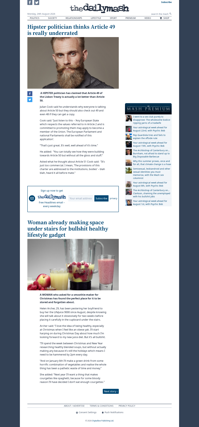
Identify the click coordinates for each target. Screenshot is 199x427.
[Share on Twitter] (29, 99)
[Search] (170, 13)
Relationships (74, 18)
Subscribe (101, 198)
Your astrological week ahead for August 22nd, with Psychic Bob (150, 129)
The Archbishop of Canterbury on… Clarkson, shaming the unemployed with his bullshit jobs (151, 193)
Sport (113, 18)
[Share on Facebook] (29, 93)
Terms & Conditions (101, 405)
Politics (34, 18)
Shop (166, 18)
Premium (130, 18)
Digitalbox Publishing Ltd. (103, 420)
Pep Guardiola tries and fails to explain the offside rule (149, 137)
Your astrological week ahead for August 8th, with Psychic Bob (150, 184)
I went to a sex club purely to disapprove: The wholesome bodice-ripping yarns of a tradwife (152, 119)
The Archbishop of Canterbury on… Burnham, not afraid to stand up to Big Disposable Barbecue (151, 153)
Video (147, 18)
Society (52, 18)
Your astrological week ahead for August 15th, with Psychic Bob (150, 144)
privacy (113, 198)
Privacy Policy (127, 405)
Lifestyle (96, 18)
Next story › (111, 391)
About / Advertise (74, 405)
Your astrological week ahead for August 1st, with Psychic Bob (150, 202)
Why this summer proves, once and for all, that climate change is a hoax (152, 163)
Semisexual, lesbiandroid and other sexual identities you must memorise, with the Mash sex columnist (151, 173)
